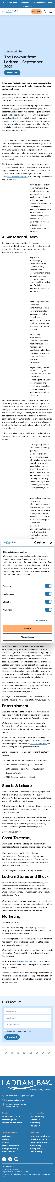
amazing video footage (17, 176)
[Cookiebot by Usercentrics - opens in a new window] (35, 543)
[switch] (48, 594)
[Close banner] (51, 543)
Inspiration (12, 72)
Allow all (27, 628)
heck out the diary (39, 743)
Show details (41, 620)
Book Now (36, 11)
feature (16, 108)
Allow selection (27, 637)
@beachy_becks (18, 118)
